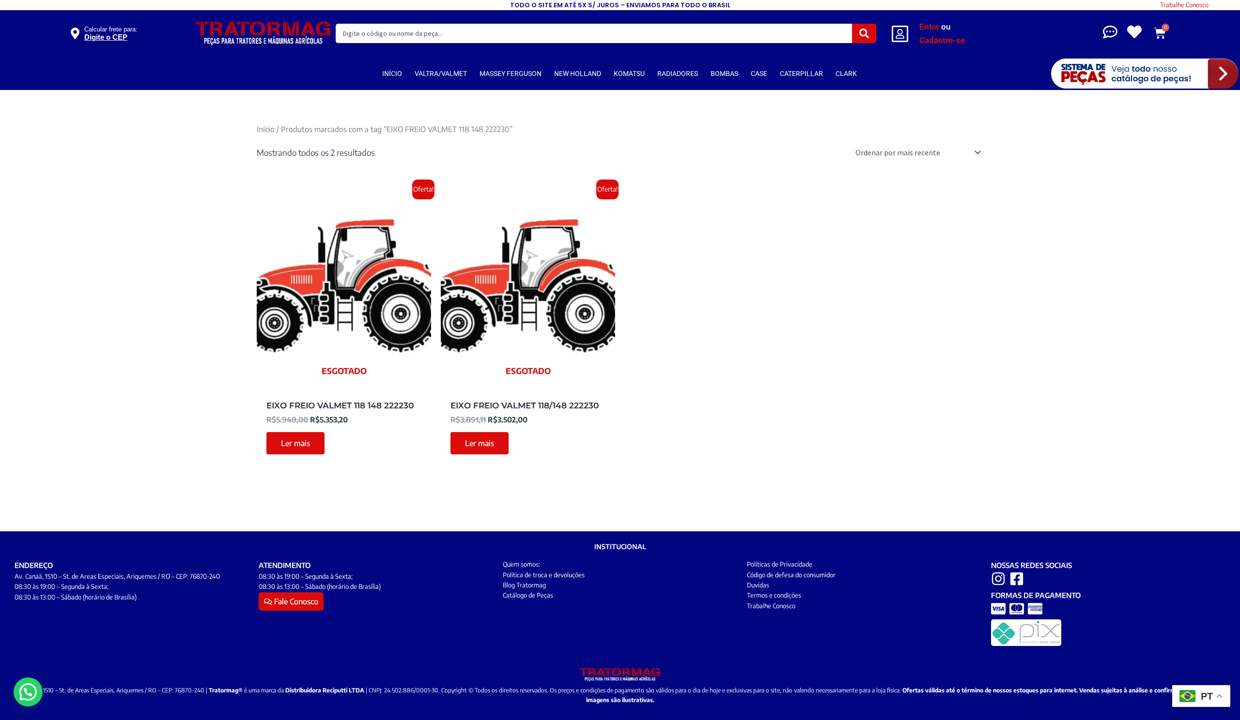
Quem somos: (521, 564)
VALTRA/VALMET (441, 73)
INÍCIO (392, 73)
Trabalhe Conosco (1184, 5)
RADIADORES (677, 73)
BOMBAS (724, 73)
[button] (28, 691)
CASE (759, 73)
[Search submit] (864, 33)
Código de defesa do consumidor (791, 575)
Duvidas (758, 585)
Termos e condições (774, 595)
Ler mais (295, 443)
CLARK (846, 73)
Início (266, 129)
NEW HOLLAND (577, 73)
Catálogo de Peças (528, 595)
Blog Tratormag (524, 585)
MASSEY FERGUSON (511, 73)
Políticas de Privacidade (779, 564)
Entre (929, 26)
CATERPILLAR (801, 73)
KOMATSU (629, 73)
